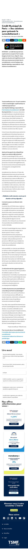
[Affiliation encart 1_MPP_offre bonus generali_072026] (14, 419)
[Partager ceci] (8, 40)
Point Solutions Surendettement (10, 110)
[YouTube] (20, 518)
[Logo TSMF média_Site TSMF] (14, 543)
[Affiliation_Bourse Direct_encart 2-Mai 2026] (14, 441)
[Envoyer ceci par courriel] (4, 40)
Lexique (5, 372)
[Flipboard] (24, 518)
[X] (16, 518)
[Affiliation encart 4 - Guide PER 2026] (14, 486)
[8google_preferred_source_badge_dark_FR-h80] (14, 47)
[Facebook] (4, 518)
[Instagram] (8, 518)
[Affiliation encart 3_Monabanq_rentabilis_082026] (14, 464)
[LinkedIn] (12, 518)
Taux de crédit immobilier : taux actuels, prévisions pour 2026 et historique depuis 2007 (13, 356)
